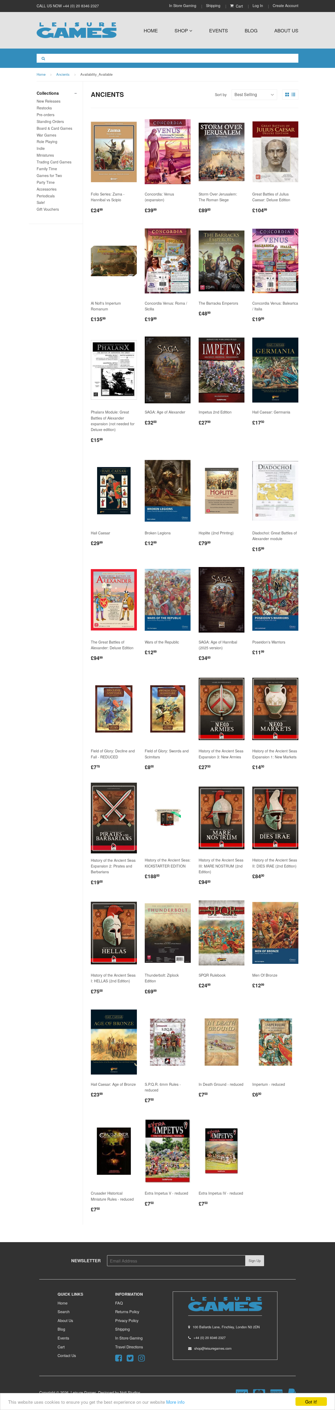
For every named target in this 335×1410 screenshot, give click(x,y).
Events (218, 30)
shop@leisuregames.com (213, 1348)
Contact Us (67, 1355)
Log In (258, 5)
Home (151, 30)
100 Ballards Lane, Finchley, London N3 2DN (226, 1326)
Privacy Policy (126, 1320)
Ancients (63, 74)
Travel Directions (129, 1346)
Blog (251, 30)
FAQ (119, 1303)
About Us (286, 30)
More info (175, 1402)
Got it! (311, 1401)
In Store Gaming (183, 5)
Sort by (221, 94)
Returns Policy (127, 1311)
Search (64, 1311)
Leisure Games (83, 1392)
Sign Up (255, 1260)
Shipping (213, 5)
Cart (61, 1346)
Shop (182, 30)
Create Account (285, 5)
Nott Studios (130, 1392)
